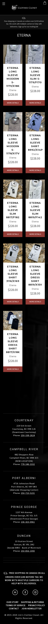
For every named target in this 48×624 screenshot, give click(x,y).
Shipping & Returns (32, 602)
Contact (14, 608)
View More (24, 384)
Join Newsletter (32, 608)
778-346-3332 (28, 464)
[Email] (15, 594)
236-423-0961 (28, 522)
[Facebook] (25, 594)
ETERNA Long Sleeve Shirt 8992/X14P (35, 142)
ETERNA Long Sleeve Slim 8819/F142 (35, 210)
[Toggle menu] (3, 3)
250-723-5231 (28, 493)
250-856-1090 (28, 551)
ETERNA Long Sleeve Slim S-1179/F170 (35, 75)
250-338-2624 (28, 435)
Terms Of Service (15, 605)
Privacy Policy (36, 605)
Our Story (12, 602)
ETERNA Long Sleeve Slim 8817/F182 (12, 210)
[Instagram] (35, 594)
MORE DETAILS (13, 103)
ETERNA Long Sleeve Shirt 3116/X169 (12, 274)
